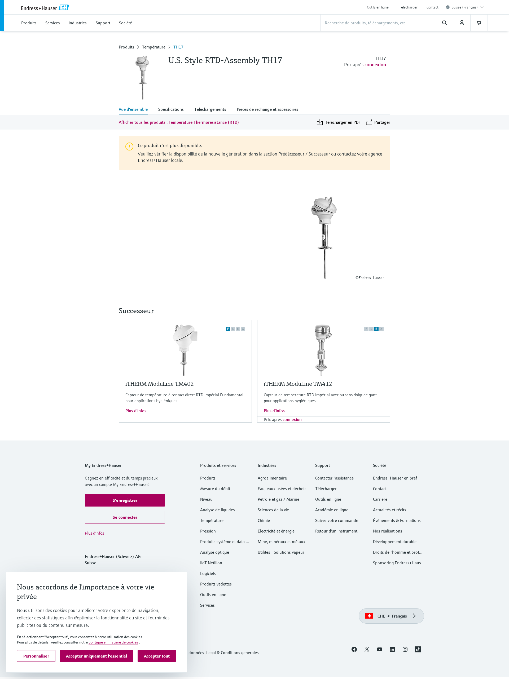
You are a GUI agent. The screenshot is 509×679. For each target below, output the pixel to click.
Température (153, 47)
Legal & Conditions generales (232, 652)
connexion (375, 64)
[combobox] (468, 7)
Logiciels (208, 573)
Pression (208, 531)
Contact (432, 7)
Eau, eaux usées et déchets (282, 488)
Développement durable (394, 541)
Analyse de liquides (217, 509)
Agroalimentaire (272, 478)
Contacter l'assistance (334, 478)
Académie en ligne (331, 509)
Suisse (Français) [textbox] (465, 7)
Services (207, 605)
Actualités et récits (389, 509)
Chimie (264, 520)
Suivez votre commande (336, 520)
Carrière (380, 499)
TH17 (178, 47)
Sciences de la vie (273, 509)
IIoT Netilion (211, 562)
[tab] (136, 110)
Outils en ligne (378, 7)
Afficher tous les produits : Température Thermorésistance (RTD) (179, 122)
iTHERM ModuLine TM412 (298, 383)
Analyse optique (214, 552)
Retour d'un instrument (336, 531)
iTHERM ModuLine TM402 (159, 383)
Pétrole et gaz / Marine (278, 499)
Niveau (206, 499)
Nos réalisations (387, 531)
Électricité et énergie (276, 531)
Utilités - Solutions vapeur (281, 552)
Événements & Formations (397, 520)
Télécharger (408, 7)
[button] (125, 500)
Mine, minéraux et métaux (281, 541)
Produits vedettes (216, 584)
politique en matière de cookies (113, 642)
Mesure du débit (215, 488)
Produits (126, 47)
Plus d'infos (135, 410)
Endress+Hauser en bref (395, 478)
